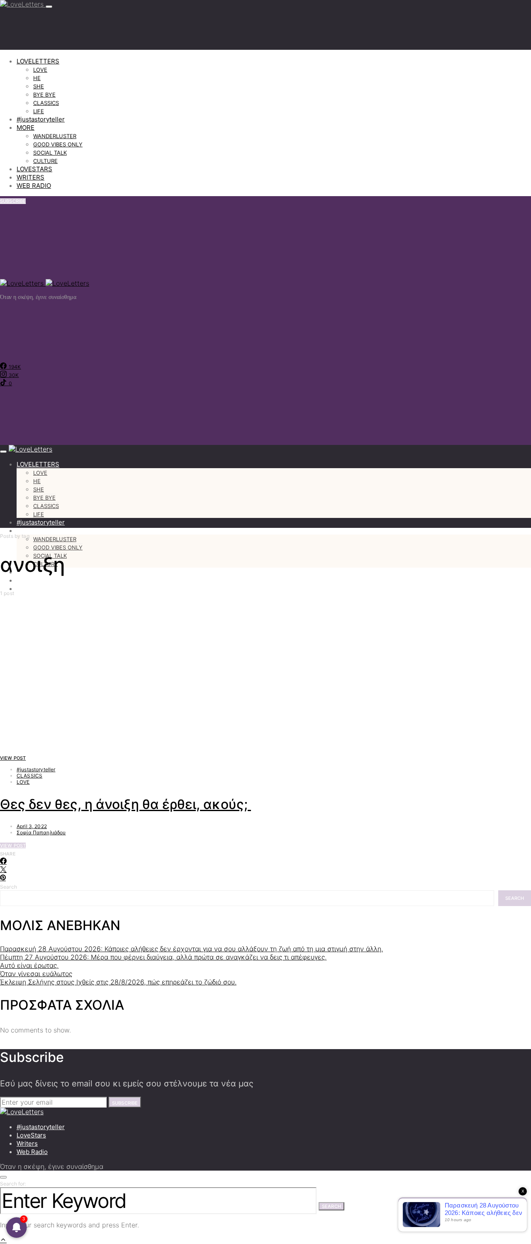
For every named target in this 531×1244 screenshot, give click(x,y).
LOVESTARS (34, 169)
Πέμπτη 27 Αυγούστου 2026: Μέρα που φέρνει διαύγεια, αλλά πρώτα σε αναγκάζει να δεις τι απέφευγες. (163, 957)
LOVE (40, 69)
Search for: (13, 1184)
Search (8, 887)
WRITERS (30, 177)
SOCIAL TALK (50, 152)
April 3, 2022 (32, 826)
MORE (25, 127)
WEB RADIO (34, 186)
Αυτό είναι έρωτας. (29, 965)
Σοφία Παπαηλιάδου (41, 832)
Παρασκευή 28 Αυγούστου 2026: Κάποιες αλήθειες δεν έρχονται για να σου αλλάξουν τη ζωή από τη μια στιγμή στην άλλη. (191, 949)
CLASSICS (46, 103)
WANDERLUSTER (54, 136)
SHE (38, 86)
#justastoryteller (41, 119)
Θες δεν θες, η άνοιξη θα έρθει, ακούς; (125, 804)
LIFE (38, 111)
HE (37, 78)
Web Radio (32, 1152)
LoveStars (31, 1135)
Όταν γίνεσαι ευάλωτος (36, 973)
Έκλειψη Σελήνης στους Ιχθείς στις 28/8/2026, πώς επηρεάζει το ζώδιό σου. (118, 982)
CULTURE (45, 161)
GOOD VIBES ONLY (58, 144)
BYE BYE (44, 94)
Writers (27, 1143)
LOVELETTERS (38, 61)
